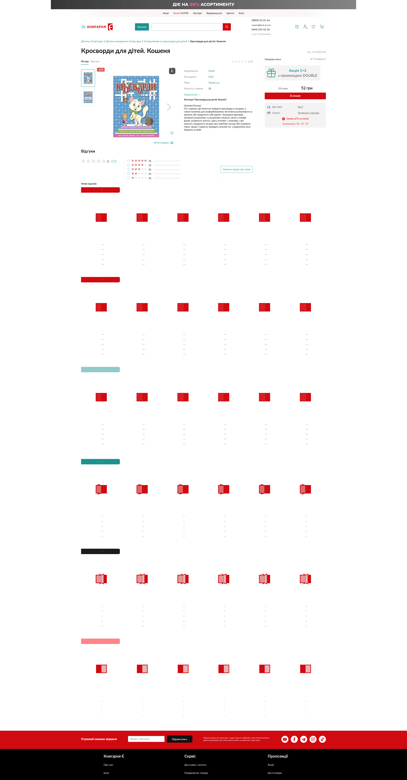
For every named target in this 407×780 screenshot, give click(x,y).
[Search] (227, 27)
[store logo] (100, 26)
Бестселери (275, 772)
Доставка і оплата (195, 764)
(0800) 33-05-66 (261, 20)
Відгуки (94, 61)
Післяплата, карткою (308, 113)
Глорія (211, 71)
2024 (211, 76)
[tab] (166, 151)
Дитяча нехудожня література (123, 41)
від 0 (300, 106)
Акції (271, 764)
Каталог (142, 27)
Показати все (191, 94)
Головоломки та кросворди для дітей (165, 41)
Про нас (108, 764)
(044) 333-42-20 (261, 29)
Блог (106, 772)
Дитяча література (92, 41)
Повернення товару (196, 772)
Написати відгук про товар (236, 169)
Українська (213, 82)
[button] (169, 107)
